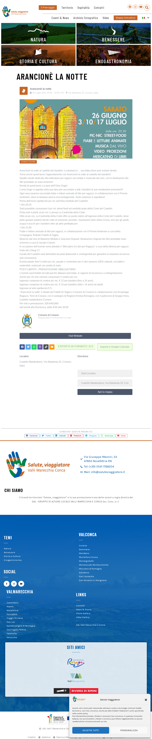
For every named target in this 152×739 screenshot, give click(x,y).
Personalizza (129, 730)
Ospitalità (83, 7)
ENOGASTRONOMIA (113, 61)
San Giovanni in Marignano (93, 580)
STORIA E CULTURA (38, 61)
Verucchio (12, 637)
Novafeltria (12, 610)
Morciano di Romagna (90, 568)
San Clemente (86, 576)
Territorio (67, 7)
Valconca (88, 534)
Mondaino (84, 553)
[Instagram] (135, 6)
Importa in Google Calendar (114, 347)
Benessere (9, 552)
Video (106, 18)
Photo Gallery (83, 613)
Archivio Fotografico (85, 18)
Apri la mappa (105, 392)
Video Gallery (83, 617)
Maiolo (10, 606)
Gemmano (84, 549)
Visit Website (75, 336)
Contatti (99, 7)
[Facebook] (130, 6)
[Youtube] (140, 6)
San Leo (11, 622)
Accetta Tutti (91, 730)
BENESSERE (113, 39)
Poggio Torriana (15, 618)
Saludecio (84, 572)
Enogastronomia (13, 560)
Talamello (12, 633)
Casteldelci (13, 602)
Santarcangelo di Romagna (21, 626)
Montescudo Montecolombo (94, 565)
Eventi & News (60, 18)
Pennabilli (12, 614)
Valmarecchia (20, 591)
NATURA (38, 39)
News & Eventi (84, 609)
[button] (145, 699)
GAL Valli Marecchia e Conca (90, 625)
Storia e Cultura (12, 556)
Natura (7, 548)
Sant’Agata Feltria (16, 629)
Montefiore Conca (88, 557)
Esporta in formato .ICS (75, 346)
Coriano (83, 545)
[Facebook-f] (7, 584)
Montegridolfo (86, 561)
